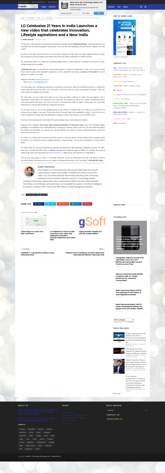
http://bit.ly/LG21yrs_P (42, 79)
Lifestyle (52, 7)
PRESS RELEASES (68, 412)
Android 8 (23, 432)
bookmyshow (41, 442)
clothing (51, 442)
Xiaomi (42, 439)
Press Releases (52, 2)
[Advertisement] (130, 166)
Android (49, 429)
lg (43, 18)
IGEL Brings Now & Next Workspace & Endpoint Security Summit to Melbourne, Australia (136, 351)
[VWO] (69, 13)
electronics (30, 18)
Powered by (64, 13)
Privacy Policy (67, 423)
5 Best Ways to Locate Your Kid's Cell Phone (32, 233)
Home (44, 7)
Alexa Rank (31, 429)
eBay (21, 446)
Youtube (50, 439)
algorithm (30, 442)
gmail (40, 446)
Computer (46, 432)
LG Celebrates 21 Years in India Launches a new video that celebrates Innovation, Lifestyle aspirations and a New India (62, 236)
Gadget (111, 7)
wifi (21, 449)
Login (21, 439)
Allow (99, 13)
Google (38, 436)
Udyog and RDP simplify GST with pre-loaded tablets (90, 233)
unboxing (48, 446)
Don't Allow (86, 13)
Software (49, 18)
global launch (30, 446)
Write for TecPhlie (68, 420)
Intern (53, 436)
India (125, 7)
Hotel (46, 436)
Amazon (40, 429)
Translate (130, 322)
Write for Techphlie (38, 2)
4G (119, 7)
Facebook (23, 436)
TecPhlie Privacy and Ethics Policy (74, 415)
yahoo (38, 449)
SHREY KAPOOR (45, 166)
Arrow (31, 432)
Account (22, 429)
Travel (34, 439)
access (22, 442)
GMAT (31, 436)
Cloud (38, 432)
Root (27, 439)
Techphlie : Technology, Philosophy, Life (37, 456)
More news (116, 393)
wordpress (28, 449)
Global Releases (23, 2)
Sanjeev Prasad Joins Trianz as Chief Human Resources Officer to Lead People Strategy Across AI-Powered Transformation (136, 363)
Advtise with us (56, 456)
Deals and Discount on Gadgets (73, 418)
